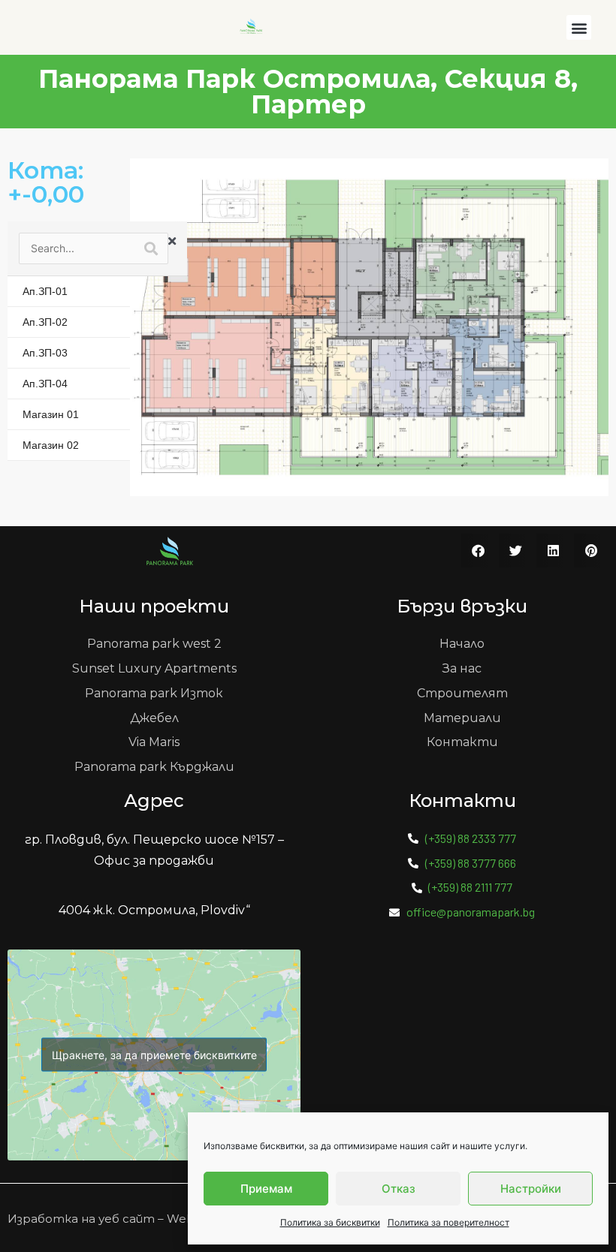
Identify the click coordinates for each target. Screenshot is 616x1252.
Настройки (530, 1188)
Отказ (398, 1188)
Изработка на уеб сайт (81, 1218)
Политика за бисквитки (330, 1222)
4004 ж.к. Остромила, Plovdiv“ (154, 910)
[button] (578, 27)
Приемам (266, 1188)
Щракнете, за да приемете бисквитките (154, 1055)
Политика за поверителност (448, 1222)
